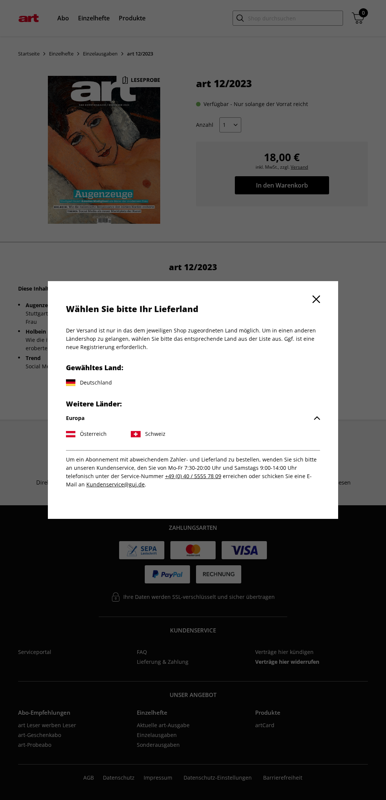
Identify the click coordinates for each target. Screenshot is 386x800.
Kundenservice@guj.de (115, 484)
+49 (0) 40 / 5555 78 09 (193, 476)
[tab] (193, 418)
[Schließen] (316, 299)
